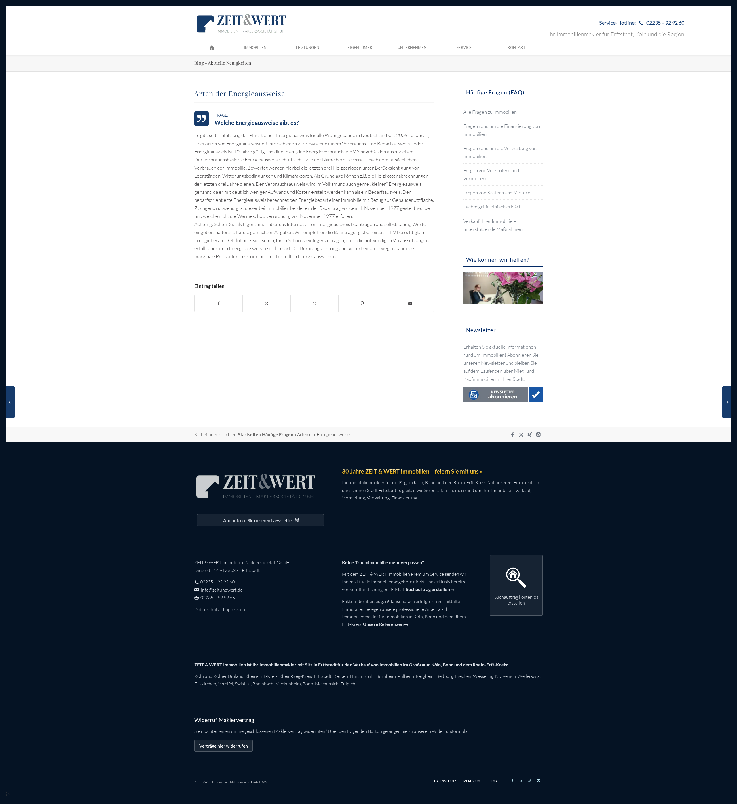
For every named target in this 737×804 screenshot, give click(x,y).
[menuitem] (640, 23)
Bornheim (386, 676)
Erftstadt (323, 676)
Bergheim (425, 676)
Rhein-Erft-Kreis (261, 676)
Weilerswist (529, 676)
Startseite (248, 434)
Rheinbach (262, 684)
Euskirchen (205, 684)
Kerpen (340, 676)
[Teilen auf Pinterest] (362, 303)
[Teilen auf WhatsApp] (314, 303)
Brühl (369, 676)
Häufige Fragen (277, 434)
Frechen (463, 676)
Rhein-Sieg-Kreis (295, 676)
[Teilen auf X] (266, 303)
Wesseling (483, 676)
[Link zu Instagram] (538, 434)
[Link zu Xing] (529, 434)
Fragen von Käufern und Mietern (496, 192)
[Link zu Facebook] (512, 434)
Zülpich (347, 684)
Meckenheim (288, 684)
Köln (199, 676)
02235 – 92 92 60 (217, 582)
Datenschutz (207, 609)
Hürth (356, 676)
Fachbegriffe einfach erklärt (492, 207)
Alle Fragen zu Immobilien (490, 112)
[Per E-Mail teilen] (410, 303)
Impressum (234, 609)
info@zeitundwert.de (221, 590)
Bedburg (444, 676)
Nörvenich (505, 676)
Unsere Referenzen (383, 624)
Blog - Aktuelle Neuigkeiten (222, 63)
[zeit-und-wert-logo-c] (241, 23)
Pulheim (406, 676)
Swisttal (243, 684)
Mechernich (327, 684)
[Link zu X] (521, 434)
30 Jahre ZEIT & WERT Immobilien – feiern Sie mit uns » (412, 471)
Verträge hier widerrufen (223, 745)
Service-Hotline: (641, 23)
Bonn (308, 684)
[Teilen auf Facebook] (218, 303)
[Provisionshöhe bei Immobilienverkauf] (10, 402)
